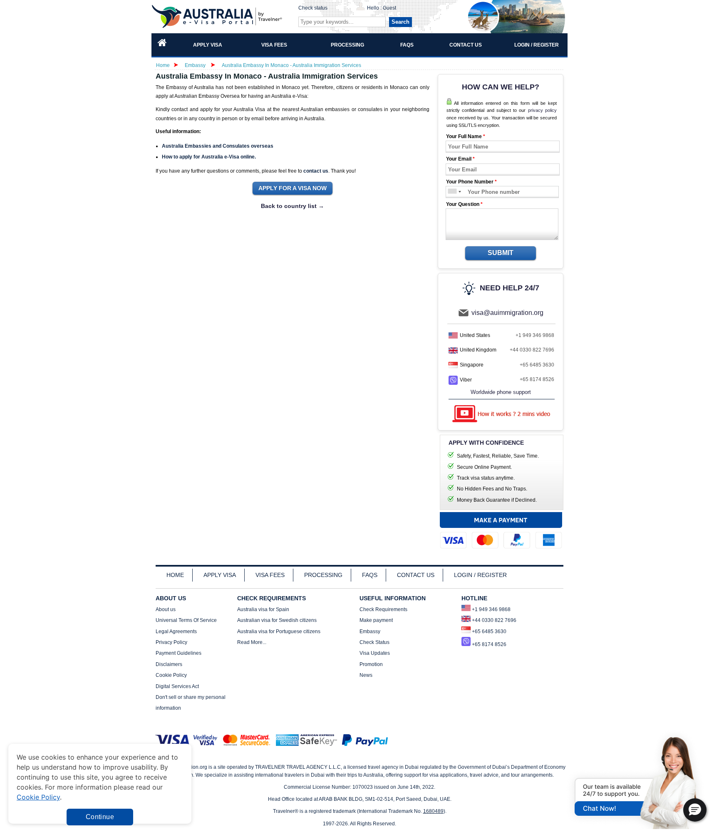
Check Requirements (383, 609)
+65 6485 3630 (537, 365)
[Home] (162, 44)
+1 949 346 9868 (535, 335)
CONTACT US (415, 575)
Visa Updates (375, 653)
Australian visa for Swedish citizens (277, 620)
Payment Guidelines (178, 653)
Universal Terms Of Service (186, 620)
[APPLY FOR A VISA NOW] (292, 188)
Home (163, 65)
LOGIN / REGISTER (480, 575)
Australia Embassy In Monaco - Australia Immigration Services (291, 65)
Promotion (371, 664)
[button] (695, 810)
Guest (389, 8)
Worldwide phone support (501, 392)
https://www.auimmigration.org (218, 16)
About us (166, 609)
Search (400, 22)
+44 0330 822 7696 (532, 350)
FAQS (369, 575)
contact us (315, 171)
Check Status (374, 642)
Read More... (251, 642)
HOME (175, 575)
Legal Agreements (176, 631)
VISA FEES (270, 575)
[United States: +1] (452, 192)
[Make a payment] (501, 532)
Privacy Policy (171, 642)
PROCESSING (323, 575)
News (366, 675)
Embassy (196, 65)
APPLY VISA (219, 575)
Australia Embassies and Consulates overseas (217, 146)
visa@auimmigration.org (507, 312)
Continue (100, 816)
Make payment (376, 620)
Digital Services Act (177, 686)
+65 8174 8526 (537, 379)
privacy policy (542, 110)
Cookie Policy (171, 675)
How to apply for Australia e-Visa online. (209, 157)
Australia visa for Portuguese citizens (278, 631)
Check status (312, 8)
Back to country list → (292, 206)
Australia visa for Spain (263, 609)
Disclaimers (169, 664)
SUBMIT (500, 252)
